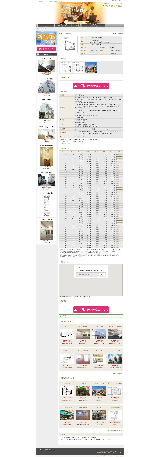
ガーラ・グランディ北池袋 (115, 383)
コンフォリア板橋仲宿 (114, 407)
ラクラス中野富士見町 (46, 145)
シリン (99, 407)
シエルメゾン (67, 383)
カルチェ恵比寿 (46, 58)
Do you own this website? (83, 274)
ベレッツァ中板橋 (67, 407)
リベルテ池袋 (83, 383)
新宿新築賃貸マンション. (109, 455)
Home (38, 28)
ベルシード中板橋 (83, 326)
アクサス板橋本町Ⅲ (83, 351)
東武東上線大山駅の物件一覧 (115, 430)
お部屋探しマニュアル (97, 25)
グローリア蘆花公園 (46, 172)
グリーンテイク (99, 351)
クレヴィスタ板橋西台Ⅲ (115, 326)
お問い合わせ (80, 25)
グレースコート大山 (99, 383)
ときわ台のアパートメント (67, 351)
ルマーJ (67, 326)
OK (101, 274)
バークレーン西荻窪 (46, 79)
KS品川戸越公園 (46, 99)
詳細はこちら (119, 154)
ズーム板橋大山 (66, 33)
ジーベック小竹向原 (115, 351)
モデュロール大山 (83, 407)
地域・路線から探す (63, 25)
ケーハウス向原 (99, 326)
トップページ (46, 25)
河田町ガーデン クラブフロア (46, 127)
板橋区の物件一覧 (117, 373)
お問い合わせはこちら (93, 85)
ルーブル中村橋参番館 (46, 193)
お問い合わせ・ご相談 (116, 0)
